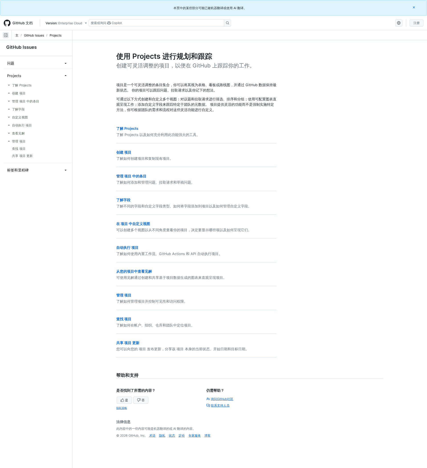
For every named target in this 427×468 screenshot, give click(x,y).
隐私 (162, 435)
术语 (152, 435)
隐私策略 (121, 408)
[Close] (414, 7)
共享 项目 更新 (127, 342)
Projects (55, 35)
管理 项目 (123, 295)
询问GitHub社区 (222, 399)
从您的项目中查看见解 (134, 271)
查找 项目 (123, 319)
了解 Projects (127, 128)
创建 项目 (123, 152)
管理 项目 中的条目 (131, 176)
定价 (182, 435)
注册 (416, 23)
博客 (207, 435)
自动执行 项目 (127, 247)
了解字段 (123, 200)
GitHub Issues (34, 35)
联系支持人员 (220, 405)
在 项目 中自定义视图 (133, 223)
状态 (172, 435)
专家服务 (194, 435)
